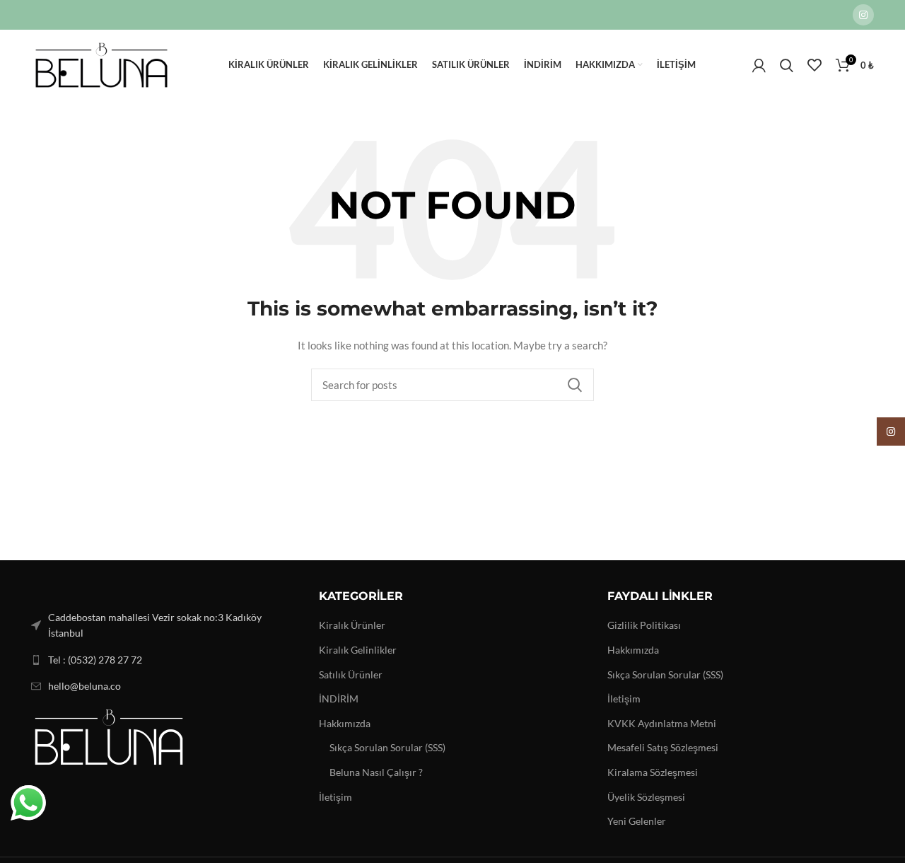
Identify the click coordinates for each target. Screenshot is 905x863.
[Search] (786, 65)
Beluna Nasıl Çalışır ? (376, 772)
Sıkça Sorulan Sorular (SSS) (387, 747)
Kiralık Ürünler (352, 625)
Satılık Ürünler (351, 674)
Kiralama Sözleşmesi (652, 772)
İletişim (335, 797)
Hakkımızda (344, 723)
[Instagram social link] (863, 14)
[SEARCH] (574, 385)
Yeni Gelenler (636, 821)
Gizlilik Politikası (644, 625)
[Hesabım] (759, 65)
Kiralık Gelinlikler (358, 650)
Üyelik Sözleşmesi (646, 797)
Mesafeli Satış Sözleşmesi (662, 747)
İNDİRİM (338, 699)
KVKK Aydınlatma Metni (661, 723)
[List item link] (164, 660)
